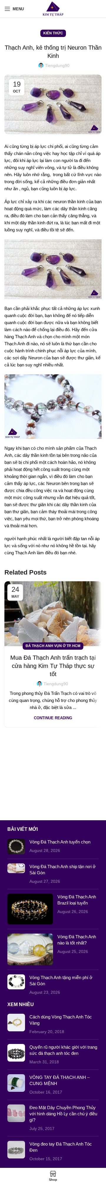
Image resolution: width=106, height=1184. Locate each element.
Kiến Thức (53, 33)
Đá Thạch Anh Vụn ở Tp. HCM (53, 646)
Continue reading (53, 718)
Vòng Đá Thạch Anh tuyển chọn (59, 841)
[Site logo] (53, 8)
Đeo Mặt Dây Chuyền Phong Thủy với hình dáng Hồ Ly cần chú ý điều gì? (63, 1113)
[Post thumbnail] (16, 846)
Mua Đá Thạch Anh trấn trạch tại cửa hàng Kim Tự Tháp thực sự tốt (53, 665)
